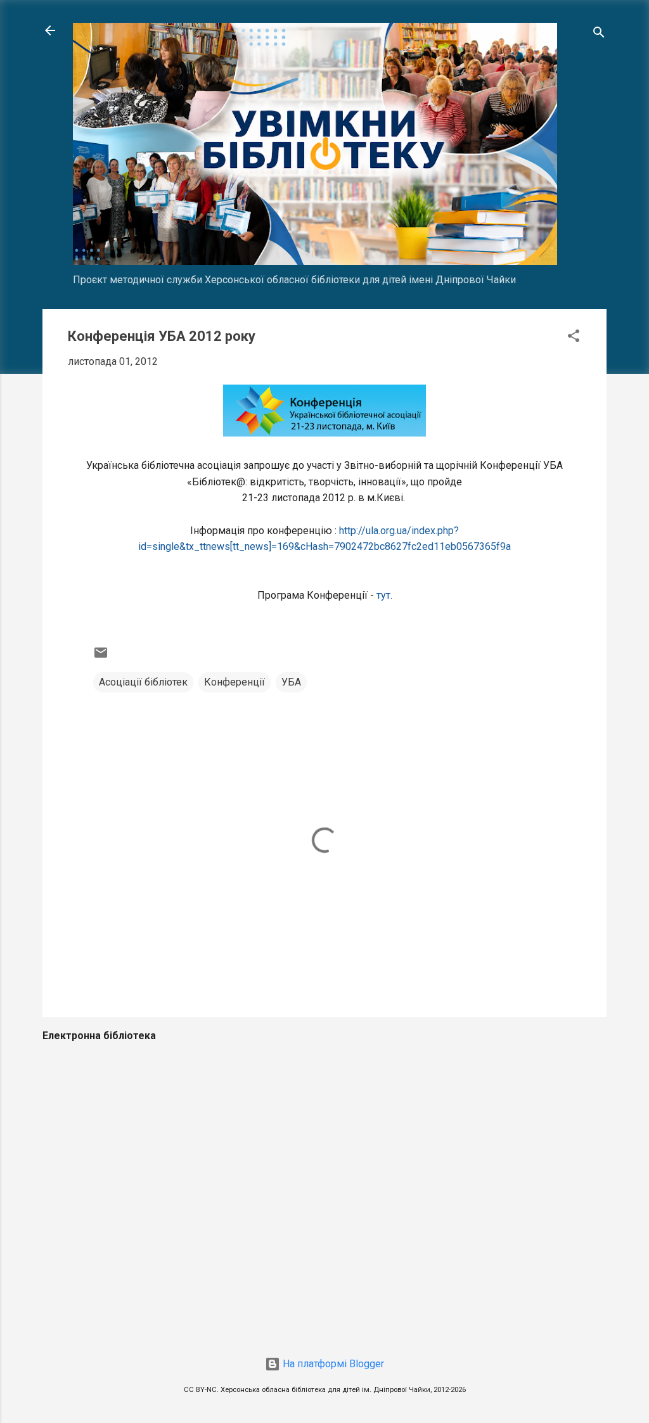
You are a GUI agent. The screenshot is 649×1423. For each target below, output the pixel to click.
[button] (573, 338)
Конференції (234, 682)
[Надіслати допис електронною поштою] (100, 657)
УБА (291, 682)
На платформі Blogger (332, 1364)
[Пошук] (599, 34)
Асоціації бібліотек (143, 682)
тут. (384, 595)
